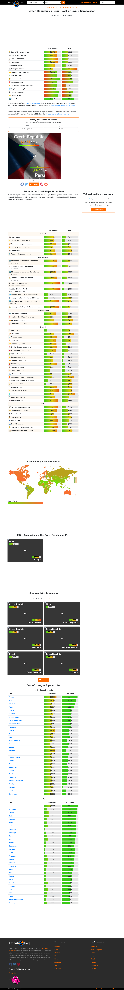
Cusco (11, 836)
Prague (11, 697)
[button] (22, 184)
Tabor (11, 791)
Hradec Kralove (14, 717)
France (93, 953)
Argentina (94, 965)
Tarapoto (12, 856)
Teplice (11, 771)
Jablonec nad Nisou (16, 781)
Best (95, 2)
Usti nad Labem (15, 724)
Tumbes (12, 886)
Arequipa (12, 809)
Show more (43, 680)
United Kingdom (96, 950)
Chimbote (12, 829)
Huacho (11, 859)
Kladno (11, 734)
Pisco (11, 879)
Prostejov (12, 784)
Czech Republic (65, 7)
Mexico (93, 962)
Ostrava (12, 704)
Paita (11, 896)
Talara (11, 889)
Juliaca (11, 843)
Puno (11, 873)
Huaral (11, 883)
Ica (10, 839)
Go (64, 2)
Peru (75, 7)
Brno (10, 700)
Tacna (11, 853)
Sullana (11, 869)
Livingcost (70, 15)
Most (11, 754)
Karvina (11, 774)
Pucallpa (12, 849)
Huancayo (12, 833)
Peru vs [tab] (51, 599)
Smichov (12, 751)
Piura (11, 823)
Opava (11, 761)
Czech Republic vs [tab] (39, 599)
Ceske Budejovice (15, 720)
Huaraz (11, 876)
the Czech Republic (33, 103)
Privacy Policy (111, 989)
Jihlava (11, 747)
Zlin (10, 737)
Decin (11, 764)
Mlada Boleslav (14, 740)
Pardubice (12, 727)
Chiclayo (12, 819)
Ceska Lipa (13, 794)
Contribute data (98, 210)
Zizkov (11, 730)
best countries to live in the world (57, 114)
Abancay (12, 903)
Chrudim (12, 787)
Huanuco (12, 863)
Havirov (12, 744)
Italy (92, 956)
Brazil (93, 959)
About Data (100, 989)
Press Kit (12, 973)
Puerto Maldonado (16, 899)
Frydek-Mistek (14, 757)
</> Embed (34, 184)
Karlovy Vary (14, 767)
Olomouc (12, 714)
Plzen (11, 707)
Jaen (10, 893)
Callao (11, 816)
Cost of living (86, 2)
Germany (94, 947)
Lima (10, 806)
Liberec (11, 710)
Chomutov (12, 777)
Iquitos (11, 826)
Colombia (94, 968)
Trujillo (11, 813)
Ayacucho (12, 866)
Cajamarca (12, 846)
